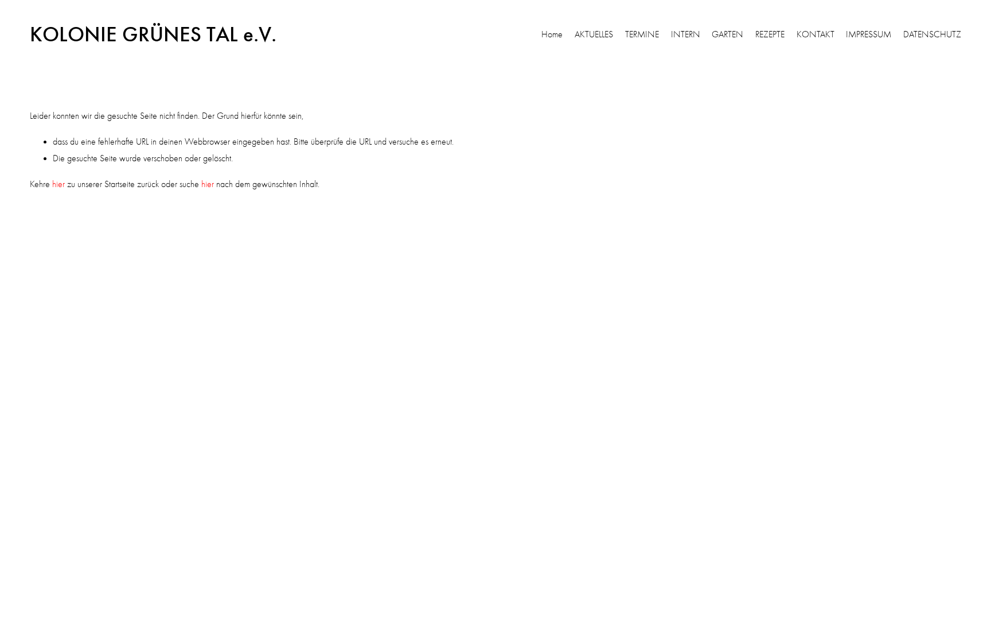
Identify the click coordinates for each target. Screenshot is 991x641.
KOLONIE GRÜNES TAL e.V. (153, 34)
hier (58, 184)
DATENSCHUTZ (932, 34)
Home (552, 34)
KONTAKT (815, 34)
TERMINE (642, 34)
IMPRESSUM (868, 34)
